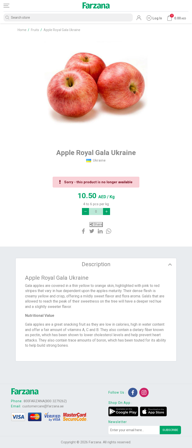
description (96, 264)
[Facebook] (132, 392)
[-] (85, 211)
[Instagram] (144, 392)
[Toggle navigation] (11, 5)
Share (97, 224)
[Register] (139, 19)
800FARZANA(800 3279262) (45, 401)
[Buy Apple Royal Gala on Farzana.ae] (96, 87)
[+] (106, 211)
